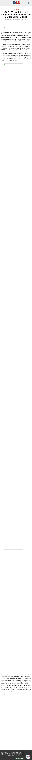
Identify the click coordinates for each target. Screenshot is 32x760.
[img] (29, 755)
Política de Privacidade (13, 756)
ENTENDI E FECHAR (20, 758)
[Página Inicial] (16, 4)
